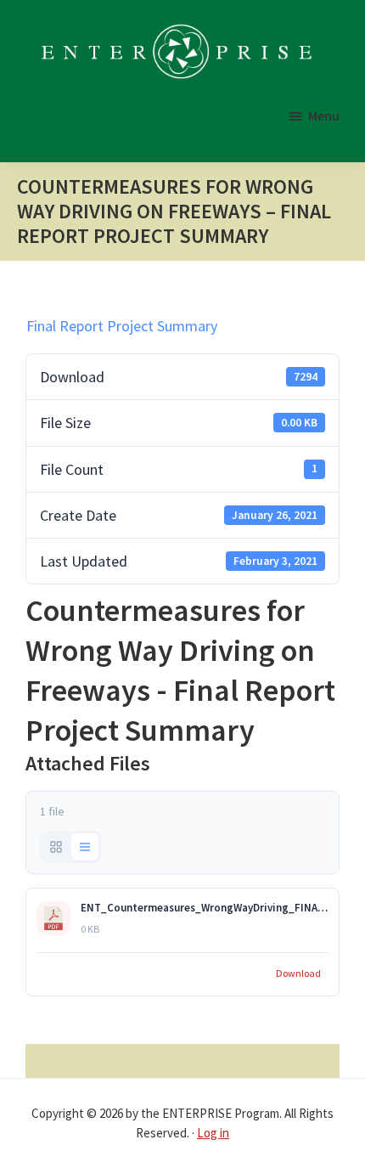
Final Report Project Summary (121, 326)
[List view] (84, 846)
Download (298, 973)
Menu (324, 115)
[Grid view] (56, 846)
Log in (213, 1133)
